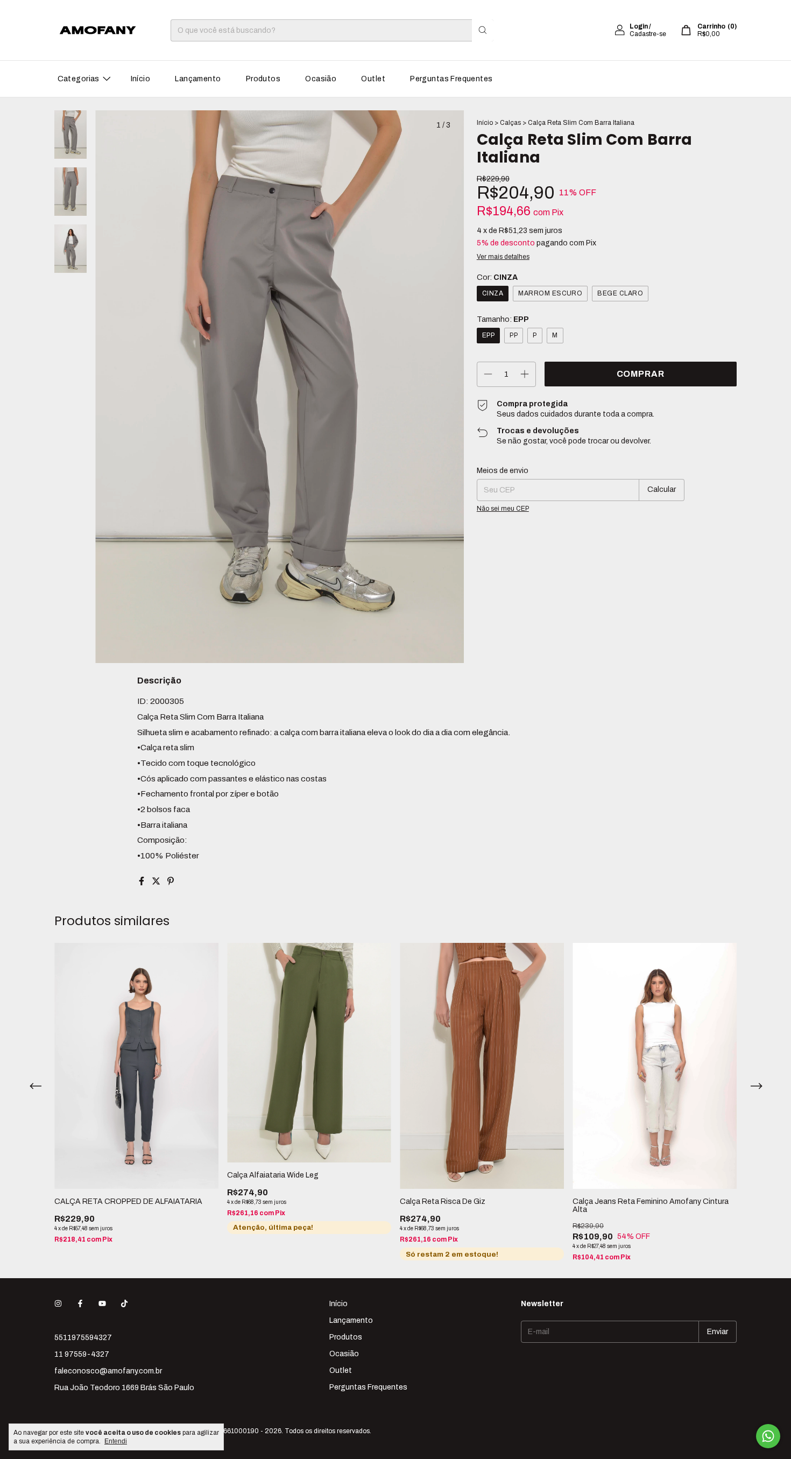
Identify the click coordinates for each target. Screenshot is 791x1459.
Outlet (373, 79)
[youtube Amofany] (102, 1304)
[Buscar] (482, 30)
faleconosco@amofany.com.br (108, 1371)
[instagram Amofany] (58, 1304)
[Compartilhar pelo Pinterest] (170, 881)
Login (639, 26)
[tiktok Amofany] (124, 1304)
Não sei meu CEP (503, 535)
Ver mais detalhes (503, 256)
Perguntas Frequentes (451, 79)
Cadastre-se (648, 34)
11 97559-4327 (81, 1354)
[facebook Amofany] (80, 1304)
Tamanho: (503, 319)
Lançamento (198, 79)
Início (141, 79)
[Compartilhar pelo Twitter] (157, 881)
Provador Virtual (518, 372)
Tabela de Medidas (600, 372)
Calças (510, 122)
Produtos (263, 79)
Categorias (79, 79)
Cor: (497, 277)
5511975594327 (83, 1338)
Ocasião (320, 79)
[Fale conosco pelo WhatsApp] (768, 1436)
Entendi (115, 1441)
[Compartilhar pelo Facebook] (142, 881)
